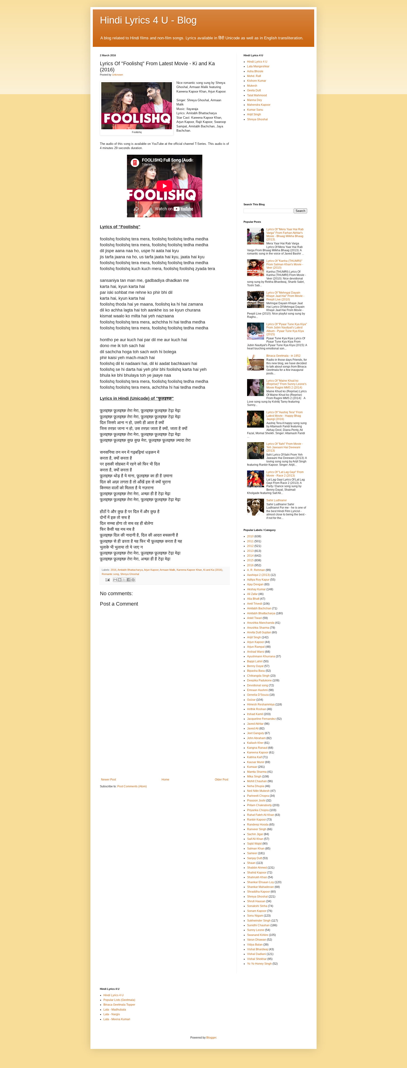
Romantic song (110, 574)
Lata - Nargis (111, 1014)
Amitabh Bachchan (259, 608)
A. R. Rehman (256, 570)
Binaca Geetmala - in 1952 (283, 355)
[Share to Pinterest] (133, 579)
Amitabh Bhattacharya (130, 569)
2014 (250, 555)
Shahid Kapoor (256, 872)
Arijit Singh (254, 114)
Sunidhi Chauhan (258, 925)
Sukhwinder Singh (259, 920)
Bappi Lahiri (255, 661)
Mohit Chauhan (257, 781)
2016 (113, 569)
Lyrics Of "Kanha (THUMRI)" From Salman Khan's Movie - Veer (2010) (284, 264)
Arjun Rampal (256, 646)
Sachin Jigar (255, 834)
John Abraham (256, 738)
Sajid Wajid (254, 843)
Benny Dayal (255, 666)
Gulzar (251, 699)
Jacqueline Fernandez (261, 718)
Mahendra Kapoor (258, 104)
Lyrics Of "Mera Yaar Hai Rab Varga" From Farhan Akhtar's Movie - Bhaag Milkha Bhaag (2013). (285, 234)
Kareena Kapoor (257, 752)
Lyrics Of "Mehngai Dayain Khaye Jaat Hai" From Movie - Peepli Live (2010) (285, 296)
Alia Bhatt (253, 598)
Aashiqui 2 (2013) (258, 575)
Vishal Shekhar (257, 959)
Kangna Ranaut (257, 747)
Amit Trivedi (254, 603)
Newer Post (108, 779)
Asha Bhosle (255, 71)
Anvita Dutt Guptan (259, 632)
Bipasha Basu (256, 670)
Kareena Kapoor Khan (189, 569)
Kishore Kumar (256, 80)
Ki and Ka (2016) (212, 569)
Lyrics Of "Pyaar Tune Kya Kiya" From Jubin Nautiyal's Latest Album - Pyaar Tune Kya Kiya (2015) (286, 329)
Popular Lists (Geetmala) (119, 1000)
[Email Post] (107, 579)
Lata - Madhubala (114, 1009)
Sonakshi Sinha (257, 906)
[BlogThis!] (119, 579)
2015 (250, 560)
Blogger (211, 1037)
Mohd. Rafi (254, 76)
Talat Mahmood (257, 95)
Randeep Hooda (258, 824)
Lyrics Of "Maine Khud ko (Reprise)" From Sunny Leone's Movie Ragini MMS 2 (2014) (286, 384)
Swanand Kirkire (257, 935)
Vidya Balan (255, 944)
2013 (250, 551)
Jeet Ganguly (255, 733)
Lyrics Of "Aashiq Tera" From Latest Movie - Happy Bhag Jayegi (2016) (284, 416)
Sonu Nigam (255, 915)
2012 (250, 546)
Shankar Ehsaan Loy (260, 882)
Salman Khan (256, 848)
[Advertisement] (164, 742)
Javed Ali (253, 728)
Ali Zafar (252, 594)
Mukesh (252, 85)
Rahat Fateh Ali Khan (260, 815)
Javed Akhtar (255, 723)
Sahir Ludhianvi (276, 500)
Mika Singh (254, 776)
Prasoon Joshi (256, 800)
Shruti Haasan (256, 901)
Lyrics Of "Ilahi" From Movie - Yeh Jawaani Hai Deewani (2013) (284, 447)
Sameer (252, 853)
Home (165, 779)
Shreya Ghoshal (129, 574)
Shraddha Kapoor (258, 891)
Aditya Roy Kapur (258, 579)
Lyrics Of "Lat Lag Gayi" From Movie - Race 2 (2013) (285, 473)
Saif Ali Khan (255, 839)
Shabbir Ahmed (257, 867)
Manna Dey (254, 100)
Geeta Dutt (254, 90)
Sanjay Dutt (254, 858)
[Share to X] (124, 579)
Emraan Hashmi (257, 690)
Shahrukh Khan (257, 877)
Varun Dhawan (256, 939)
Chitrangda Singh (258, 675)
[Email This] (115, 579)
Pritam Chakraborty (259, 805)
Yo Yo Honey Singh (259, 963)
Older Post (221, 779)
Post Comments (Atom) (132, 786)
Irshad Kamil (255, 714)
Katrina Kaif (254, 757)
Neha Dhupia (255, 786)
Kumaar (252, 767)
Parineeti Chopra (258, 795)
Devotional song (257, 685)
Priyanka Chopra (258, 810)
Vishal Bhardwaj (257, 949)
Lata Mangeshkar (258, 66)
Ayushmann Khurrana (261, 656)
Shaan (251, 863)
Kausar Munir (255, 762)
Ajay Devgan (255, 584)
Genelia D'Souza (258, 694)
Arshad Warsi (255, 651)
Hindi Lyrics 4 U (257, 61)
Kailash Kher (255, 742)
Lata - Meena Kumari (116, 1019)
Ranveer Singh (256, 829)
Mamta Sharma (257, 771)
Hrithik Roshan (256, 709)
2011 (250, 541)
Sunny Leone (255, 930)
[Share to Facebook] (128, 579)
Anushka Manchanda (260, 622)
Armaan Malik (167, 569)
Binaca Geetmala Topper (119, 1004)
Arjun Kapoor (151, 569)
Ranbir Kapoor (256, 819)
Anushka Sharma (258, 627)
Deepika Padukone (259, 680)
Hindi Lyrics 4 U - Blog (148, 20)
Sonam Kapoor (256, 911)
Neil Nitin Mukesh (258, 791)
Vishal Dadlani (256, 954)
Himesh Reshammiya (261, 704)
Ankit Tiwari (254, 618)
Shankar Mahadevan (260, 887)
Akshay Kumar (256, 589)
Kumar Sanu (255, 109)
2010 (250, 536)
